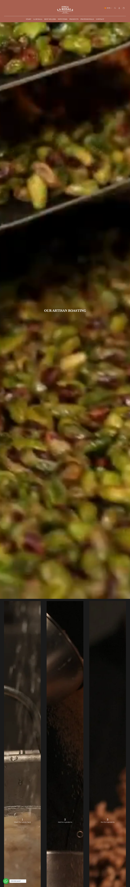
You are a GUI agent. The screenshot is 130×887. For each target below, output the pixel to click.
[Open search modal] (115, 8)
